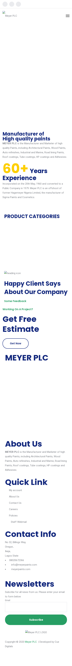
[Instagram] (11, 4)
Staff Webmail (19, 521)
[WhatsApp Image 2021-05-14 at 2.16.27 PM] (6, 255)
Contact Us (15, 502)
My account (15, 490)
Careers (13, 509)
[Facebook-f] (9, 658)
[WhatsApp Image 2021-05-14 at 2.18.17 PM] (6, 259)
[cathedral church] (6, 264)
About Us (14, 496)
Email (7, 600)
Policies (13, 515)
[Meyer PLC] (10, 16)
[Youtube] (18, 4)
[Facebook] (5, 4)
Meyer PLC (31, 641)
